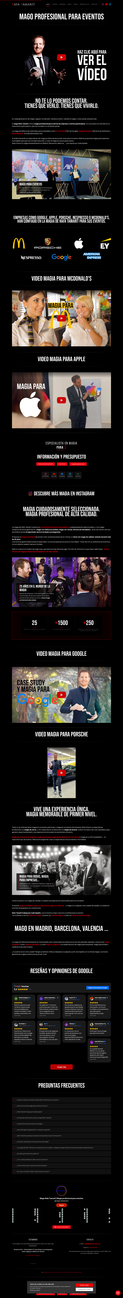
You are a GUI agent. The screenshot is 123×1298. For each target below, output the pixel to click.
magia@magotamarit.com (78, 464)
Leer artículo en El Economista (33, 1255)
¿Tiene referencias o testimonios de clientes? (30, 1165)
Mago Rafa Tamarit (46, 1272)
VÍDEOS (76, 4)
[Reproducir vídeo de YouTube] (61, 57)
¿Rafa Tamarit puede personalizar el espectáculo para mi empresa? (37, 1136)
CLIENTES (54, 4)
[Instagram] (103, 4)
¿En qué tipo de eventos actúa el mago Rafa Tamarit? (33, 1118)
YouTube (54, 476)
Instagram (46, 476)
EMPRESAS (62, 4)
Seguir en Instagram (63, 1227)
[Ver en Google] (16, 998)
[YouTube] (106, 4)
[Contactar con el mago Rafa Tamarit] (117, 1292)
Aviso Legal (54, 1272)
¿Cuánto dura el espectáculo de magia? (28, 1124)
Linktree (78, 476)
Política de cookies (35, 1290)
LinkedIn (70, 476)
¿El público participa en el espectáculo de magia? (31, 1141)
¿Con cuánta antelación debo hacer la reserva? (31, 1159)
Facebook (62, 476)
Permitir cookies (84, 1285)
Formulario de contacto (45, 464)
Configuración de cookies (84, 1289)
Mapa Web (79, 1272)
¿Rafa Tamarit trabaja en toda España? (28, 1112)
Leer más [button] (17, 1015)
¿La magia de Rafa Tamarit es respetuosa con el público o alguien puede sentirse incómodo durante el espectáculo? (53, 1147)
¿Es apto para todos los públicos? (26, 1153)
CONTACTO (94, 4)
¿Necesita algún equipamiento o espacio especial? (32, 1130)
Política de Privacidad (71, 1272)
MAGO (48, 4)
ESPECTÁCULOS (84, 4)
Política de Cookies (61, 1272)
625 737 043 (62, 464)
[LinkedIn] (110, 4)
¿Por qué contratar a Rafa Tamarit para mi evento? (32, 1171)
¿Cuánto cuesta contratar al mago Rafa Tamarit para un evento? (36, 1100)
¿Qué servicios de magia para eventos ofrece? (31, 1106)
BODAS (69, 4)
